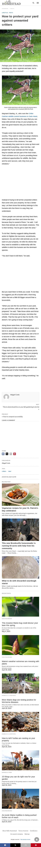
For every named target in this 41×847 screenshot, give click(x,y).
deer (9, 471)
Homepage (5, 8)
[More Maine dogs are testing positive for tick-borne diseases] (20, 683)
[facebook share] (3, 454)
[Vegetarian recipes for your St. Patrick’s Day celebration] (20, 495)
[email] (25, 845)
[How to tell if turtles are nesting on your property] (20, 722)
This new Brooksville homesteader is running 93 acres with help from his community (19, 545)
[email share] (11, 454)
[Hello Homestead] (11, 2)
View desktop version (25, 839)
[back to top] (36, 839)
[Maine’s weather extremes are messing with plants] (20, 645)
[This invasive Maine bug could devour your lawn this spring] (20, 607)
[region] (20, 182)
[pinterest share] (14, 454)
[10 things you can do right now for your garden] (20, 760)
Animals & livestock (9, 695)
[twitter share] (7, 454)
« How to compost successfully (12, 416)
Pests (12, 8)
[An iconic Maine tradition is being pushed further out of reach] (20, 799)
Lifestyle (5, 12)
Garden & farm (7, 772)
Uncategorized (7, 618)
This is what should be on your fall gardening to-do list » (21, 408)
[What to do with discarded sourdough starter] (20, 567)
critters (4, 471)
